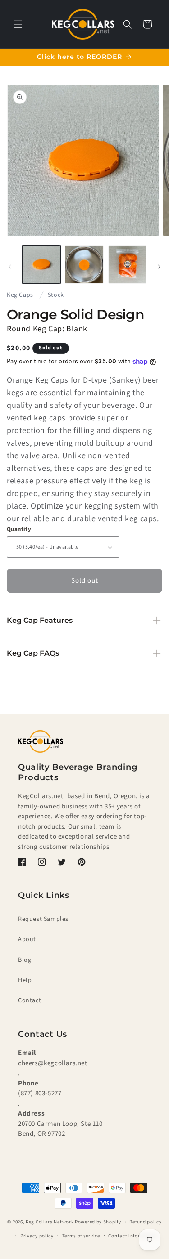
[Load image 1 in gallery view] (41, 264)
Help (25, 980)
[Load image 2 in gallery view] (84, 264)
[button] (18, 24)
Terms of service (81, 1235)
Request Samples (43, 919)
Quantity (19, 529)
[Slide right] (159, 267)
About (27, 939)
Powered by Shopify (98, 1222)
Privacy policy (37, 1235)
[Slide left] (10, 267)
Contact (29, 1000)
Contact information (132, 1235)
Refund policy (145, 1222)
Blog (24, 959)
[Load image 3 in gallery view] (127, 264)
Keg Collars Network (49, 1222)
